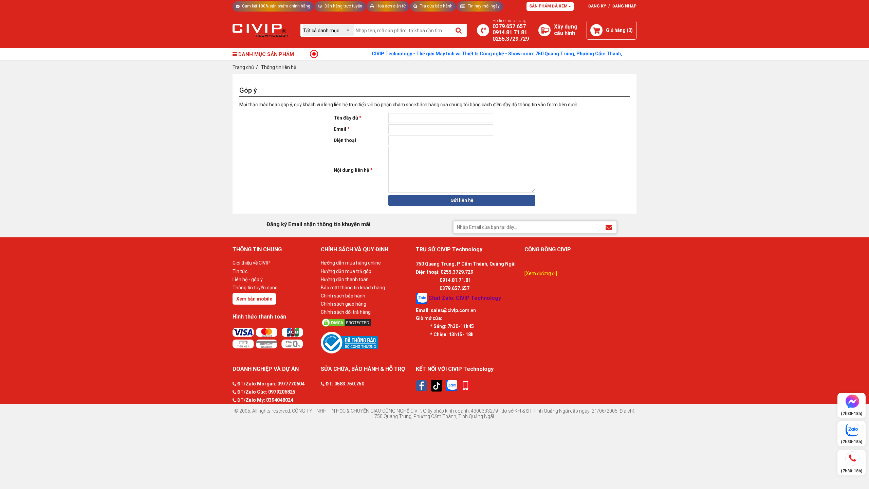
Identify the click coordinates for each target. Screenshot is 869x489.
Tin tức (240, 271)
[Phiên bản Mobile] (465, 385)
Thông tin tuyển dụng (255, 287)
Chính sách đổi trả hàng (346, 312)
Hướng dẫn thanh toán (345, 279)
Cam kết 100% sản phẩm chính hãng (275, 6)
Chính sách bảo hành (343, 295)
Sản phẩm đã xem (549, 6)
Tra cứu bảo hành (435, 6)
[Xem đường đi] (540, 273)
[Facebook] (421, 386)
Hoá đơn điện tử (390, 6)
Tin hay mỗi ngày (483, 6)
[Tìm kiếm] (459, 30)
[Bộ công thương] (366, 342)
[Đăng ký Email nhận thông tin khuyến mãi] (609, 227)
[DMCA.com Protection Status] (366, 323)
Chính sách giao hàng (343, 304)
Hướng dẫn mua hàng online (351, 263)
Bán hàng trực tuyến (342, 6)
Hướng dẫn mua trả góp (346, 271)
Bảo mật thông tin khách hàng (353, 287)
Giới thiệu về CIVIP (251, 263)
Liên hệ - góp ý (248, 279)
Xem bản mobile (254, 299)
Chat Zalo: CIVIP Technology (464, 297)
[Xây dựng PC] (544, 30)
